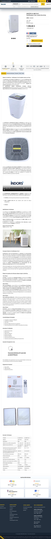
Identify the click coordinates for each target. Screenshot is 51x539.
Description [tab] (4, 73)
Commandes (25, 508)
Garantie (11, 509)
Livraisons (11, 507)
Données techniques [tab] (10, 73)
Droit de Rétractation (13, 511)
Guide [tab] (23, 73)
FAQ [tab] (20, 73)
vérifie (12, 486)
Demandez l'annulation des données (14, 518)
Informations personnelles (27, 507)
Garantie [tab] (16, 73)
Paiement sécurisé (13, 506)
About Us (48, 4)
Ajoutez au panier (37, 40)
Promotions (2, 506)
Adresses (24, 510)
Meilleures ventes (3, 507)
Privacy (11, 512)
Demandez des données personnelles (13, 515)
